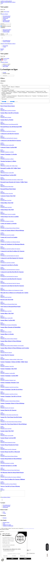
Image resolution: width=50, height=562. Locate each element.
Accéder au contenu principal (6, 1)
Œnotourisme (5, 18)
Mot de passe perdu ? (7, 29)
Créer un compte (6, 31)
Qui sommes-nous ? (7, 16)
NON (25, 558)
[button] (1, 3)
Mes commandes (6, 21)
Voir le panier (6, 11)
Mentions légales (6, 522)
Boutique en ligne (6, 20)
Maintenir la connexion (6, 26)
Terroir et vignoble (6, 17)
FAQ (4, 511)
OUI (12, 558)
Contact (4, 19)
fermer (2, 11)
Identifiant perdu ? (6, 30)
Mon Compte (5, 66)
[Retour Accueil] (7, 2)
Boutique (2, 48)
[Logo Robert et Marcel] (5, 497)
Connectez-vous (6, 65)
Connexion (3, 27)
